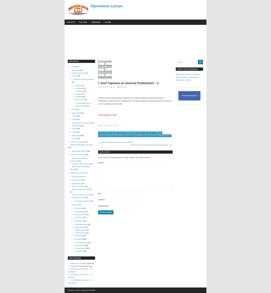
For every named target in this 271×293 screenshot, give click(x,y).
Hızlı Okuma (79, 100)
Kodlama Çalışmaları (78, 155)
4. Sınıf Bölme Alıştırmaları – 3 (81, 280)
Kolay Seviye (79, 212)
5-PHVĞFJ (78, 97)
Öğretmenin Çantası (106, 6)
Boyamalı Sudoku (78, 186)
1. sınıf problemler (105, 133)
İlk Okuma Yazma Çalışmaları (84, 79)
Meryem (74, 283)
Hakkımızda (95, 22)
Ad (99, 193)
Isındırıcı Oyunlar (78, 177)
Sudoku (74, 205)
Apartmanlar (76, 184)
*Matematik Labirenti (183, 80)
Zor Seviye (79, 217)
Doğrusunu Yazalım (77, 142)
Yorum (101, 163)
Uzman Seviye (80, 233)
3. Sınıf (73, 119)
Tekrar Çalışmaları (78, 73)
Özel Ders (83, 22)
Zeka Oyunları (75, 180)
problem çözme (142, 136)
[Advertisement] (135, 41)
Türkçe (74, 76)
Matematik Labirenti (79, 151)
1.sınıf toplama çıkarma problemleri (126, 133)
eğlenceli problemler (106, 136)
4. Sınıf (73, 132)
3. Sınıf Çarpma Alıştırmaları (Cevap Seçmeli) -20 (116, 142)
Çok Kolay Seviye (81, 224)
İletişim (108, 22)
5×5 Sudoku (78, 221)
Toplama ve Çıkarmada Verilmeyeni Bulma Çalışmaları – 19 (150, 145)
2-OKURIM (79, 88)
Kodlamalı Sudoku (78, 197)
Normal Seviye (80, 215)
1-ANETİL (78, 86)
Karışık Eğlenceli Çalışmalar (81, 123)
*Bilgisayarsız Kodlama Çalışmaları (188, 74)
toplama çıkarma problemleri (160, 136)
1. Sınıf (73, 67)
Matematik (123, 87)
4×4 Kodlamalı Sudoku (82, 201)
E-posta (101, 200)
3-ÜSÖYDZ (79, 91)
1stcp (142, 133)
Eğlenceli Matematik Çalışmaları (82, 145)
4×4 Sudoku (78, 208)
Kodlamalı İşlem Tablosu (80, 164)
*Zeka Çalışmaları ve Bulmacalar (187, 77)
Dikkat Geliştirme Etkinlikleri (82, 189)
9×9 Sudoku (78, 239)
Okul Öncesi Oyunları (78, 173)
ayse (114, 87)
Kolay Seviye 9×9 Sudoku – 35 (81, 269)
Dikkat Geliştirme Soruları (81, 195)
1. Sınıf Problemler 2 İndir (107, 115)
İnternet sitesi (103, 206)
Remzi (73, 272)
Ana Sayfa (71, 22)
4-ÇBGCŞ (78, 94)
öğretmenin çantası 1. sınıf (125, 136)
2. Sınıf (73, 109)
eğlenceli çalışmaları (154, 133)
